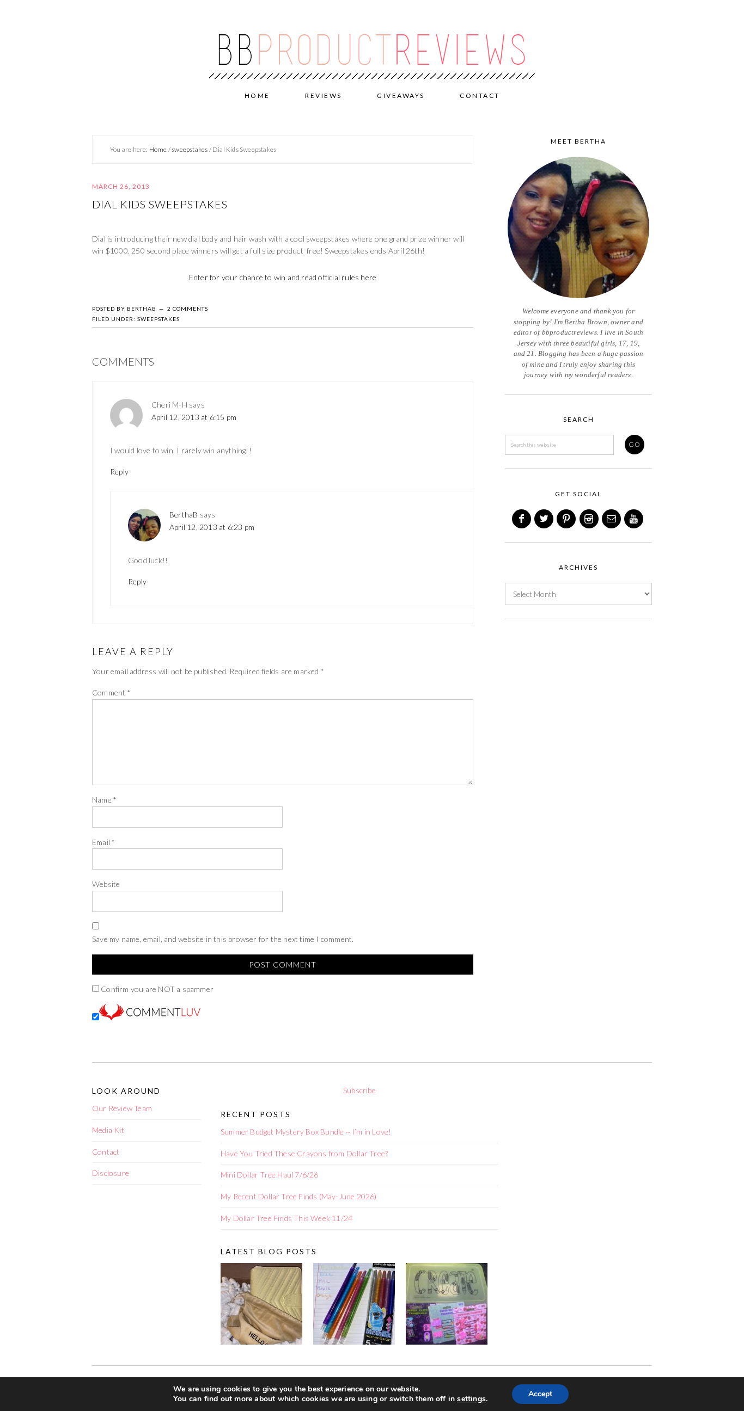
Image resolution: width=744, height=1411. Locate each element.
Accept (540, 1394)
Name (104, 799)
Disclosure (110, 1173)
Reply (119, 471)
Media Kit (108, 1130)
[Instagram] (590, 518)
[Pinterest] (567, 518)
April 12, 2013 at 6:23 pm (211, 527)
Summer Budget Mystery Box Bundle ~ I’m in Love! (306, 1131)
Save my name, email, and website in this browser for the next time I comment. (222, 939)
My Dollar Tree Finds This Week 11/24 (286, 1218)
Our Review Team (122, 1108)
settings (471, 1399)
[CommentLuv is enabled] (149, 1017)
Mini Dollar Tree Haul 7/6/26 (270, 1174)
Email (103, 842)
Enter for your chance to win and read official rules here (282, 277)
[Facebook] (522, 518)
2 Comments (187, 308)
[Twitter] (544, 518)
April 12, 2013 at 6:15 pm (193, 417)
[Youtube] (634, 518)
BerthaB (183, 514)
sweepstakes (158, 319)
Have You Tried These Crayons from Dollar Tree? (304, 1153)
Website (106, 884)
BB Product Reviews (372, 42)
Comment (111, 692)
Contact (105, 1151)
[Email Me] (612, 518)
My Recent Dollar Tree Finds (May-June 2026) (299, 1196)
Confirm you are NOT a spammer (156, 989)
